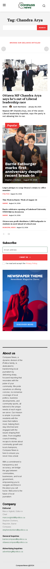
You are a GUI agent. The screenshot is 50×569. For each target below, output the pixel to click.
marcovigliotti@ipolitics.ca (14, 518)
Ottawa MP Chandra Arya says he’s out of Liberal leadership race (22, 98)
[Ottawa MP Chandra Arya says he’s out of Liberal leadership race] (25, 75)
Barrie (5, 203)
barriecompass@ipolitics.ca (15, 539)
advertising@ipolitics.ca (13, 552)
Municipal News (9, 227)
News (5, 107)
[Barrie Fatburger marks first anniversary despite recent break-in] (25, 154)
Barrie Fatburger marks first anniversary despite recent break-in (23, 170)
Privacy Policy (31, 263)
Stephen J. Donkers (13, 180)
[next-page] (8, 234)
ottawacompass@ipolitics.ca (15, 542)
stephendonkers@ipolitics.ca (15, 530)
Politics (6, 194)
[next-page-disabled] (46, 49)
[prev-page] (3, 49)
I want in (23, 257)
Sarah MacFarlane (19, 107)
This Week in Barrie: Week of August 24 (20, 200)
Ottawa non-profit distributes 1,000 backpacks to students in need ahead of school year (24, 222)
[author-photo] (11, 106)
